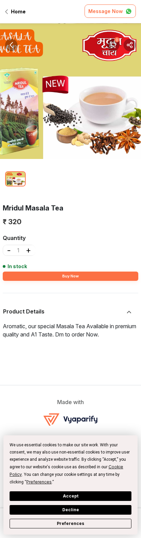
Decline (70, 509)
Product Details (23, 311)
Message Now (105, 11)
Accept (70, 496)
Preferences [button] (39, 481)
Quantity (14, 238)
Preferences (70, 523)
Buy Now (70, 276)
